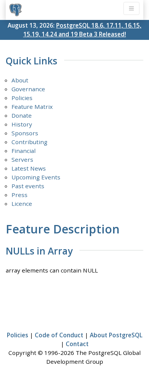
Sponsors (24, 133)
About (19, 80)
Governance (28, 89)
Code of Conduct (59, 335)
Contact (77, 344)
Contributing (29, 142)
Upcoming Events (35, 177)
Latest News (28, 168)
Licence (21, 203)
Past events (27, 186)
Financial (23, 150)
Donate (21, 115)
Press (19, 195)
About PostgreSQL (116, 335)
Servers (22, 159)
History (21, 124)
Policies (21, 98)
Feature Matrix (32, 106)
